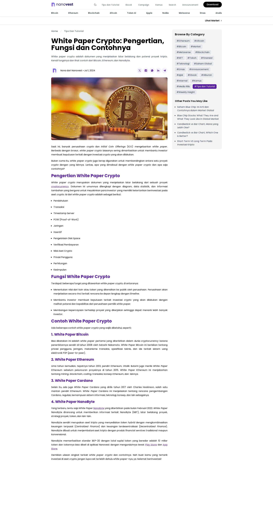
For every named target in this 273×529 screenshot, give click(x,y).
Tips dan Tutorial (110, 4)
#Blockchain (202, 52)
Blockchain (94, 13)
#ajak (180, 75)
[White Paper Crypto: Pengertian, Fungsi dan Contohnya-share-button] (139, 70)
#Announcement (199, 69)
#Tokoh (191, 58)
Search (172, 4)
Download (212, 4)
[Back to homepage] (63, 5)
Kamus (159, 4)
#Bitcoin (181, 46)
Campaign (143, 4)
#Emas (181, 69)
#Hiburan (206, 75)
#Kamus (196, 80)
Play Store (151, 444)
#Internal (182, 80)
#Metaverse (184, 52)
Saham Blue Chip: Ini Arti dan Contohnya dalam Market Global (195, 108)
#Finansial (206, 58)
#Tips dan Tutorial (204, 86)
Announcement (190, 4)
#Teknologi (183, 63)
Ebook (129, 4)
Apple (149, 13)
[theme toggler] (95, 4)
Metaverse (184, 13)
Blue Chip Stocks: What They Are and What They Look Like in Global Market (198, 117)
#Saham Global (203, 63)
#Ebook (192, 75)
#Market (196, 46)
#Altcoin (199, 40)
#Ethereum (183, 40)
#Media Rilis (183, 86)
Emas (202, 13)
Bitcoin (54, 13)
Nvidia (165, 13)
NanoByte (98, 408)
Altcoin (113, 13)
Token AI (131, 13)
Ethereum (73, 13)
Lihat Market (212, 20)
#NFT (180, 58)
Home (54, 31)
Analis (219, 13)
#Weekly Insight (186, 92)
